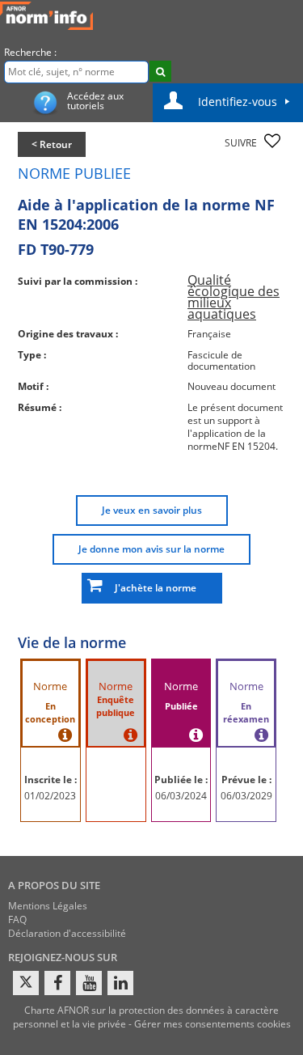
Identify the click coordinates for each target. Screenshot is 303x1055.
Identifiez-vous (237, 101)
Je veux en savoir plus (152, 510)
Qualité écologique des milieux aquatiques (233, 297)
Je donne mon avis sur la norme (151, 549)
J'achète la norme (151, 588)
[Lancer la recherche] (160, 71)
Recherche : (30, 52)
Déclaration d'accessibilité (67, 933)
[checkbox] (272, 141)
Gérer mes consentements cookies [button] (212, 1024)
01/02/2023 (50, 796)
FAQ (17, 919)
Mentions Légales (47, 906)
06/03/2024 (181, 796)
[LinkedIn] (120, 983)
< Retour (52, 144)
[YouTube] (89, 983)
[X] (26, 983)
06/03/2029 (246, 796)
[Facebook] (57, 983)
